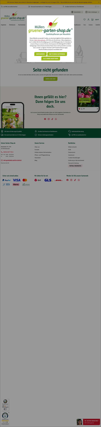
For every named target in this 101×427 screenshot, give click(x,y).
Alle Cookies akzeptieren (50, 58)
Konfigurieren (40, 54)
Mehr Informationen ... (40, 40)
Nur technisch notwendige (57, 54)
